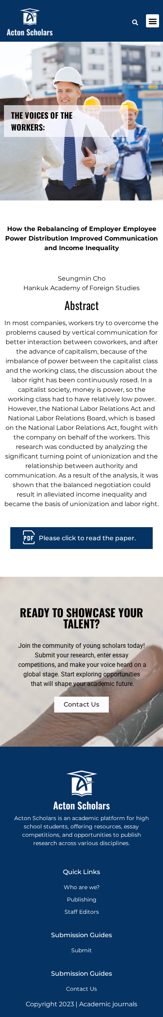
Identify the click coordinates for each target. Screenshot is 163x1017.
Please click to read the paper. (87, 538)
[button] (152, 20)
